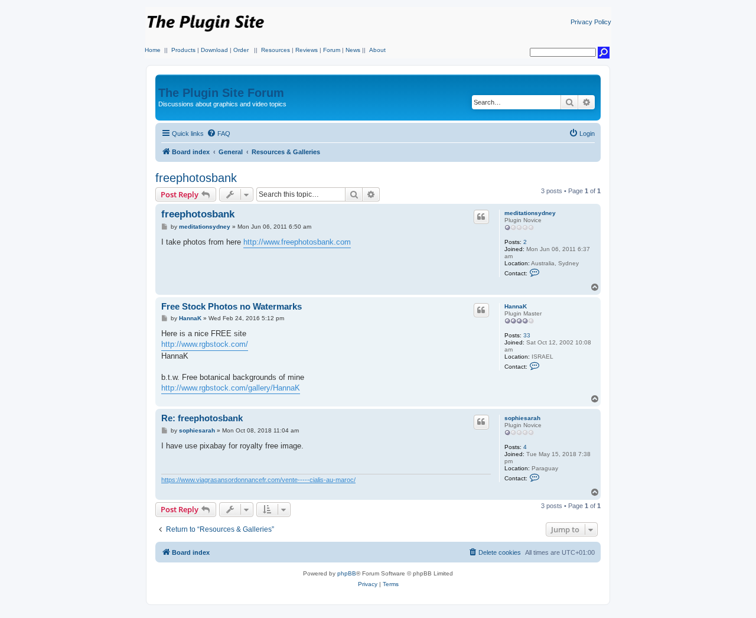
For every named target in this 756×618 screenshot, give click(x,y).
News (353, 50)
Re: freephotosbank (202, 418)
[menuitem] (218, 133)
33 (526, 335)
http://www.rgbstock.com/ (204, 344)
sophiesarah (522, 418)
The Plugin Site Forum (221, 92)
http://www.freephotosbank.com (297, 242)
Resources (275, 50)
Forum (331, 50)
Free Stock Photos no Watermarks (231, 306)
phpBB (346, 573)
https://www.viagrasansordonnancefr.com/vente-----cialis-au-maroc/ (258, 479)
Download (214, 50)
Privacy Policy (591, 21)
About (377, 50)
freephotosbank (196, 177)
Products (183, 50)
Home (153, 50)
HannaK (515, 306)
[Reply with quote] (481, 217)
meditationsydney (530, 213)
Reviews (306, 50)
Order (241, 50)
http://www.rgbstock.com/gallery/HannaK (230, 387)
